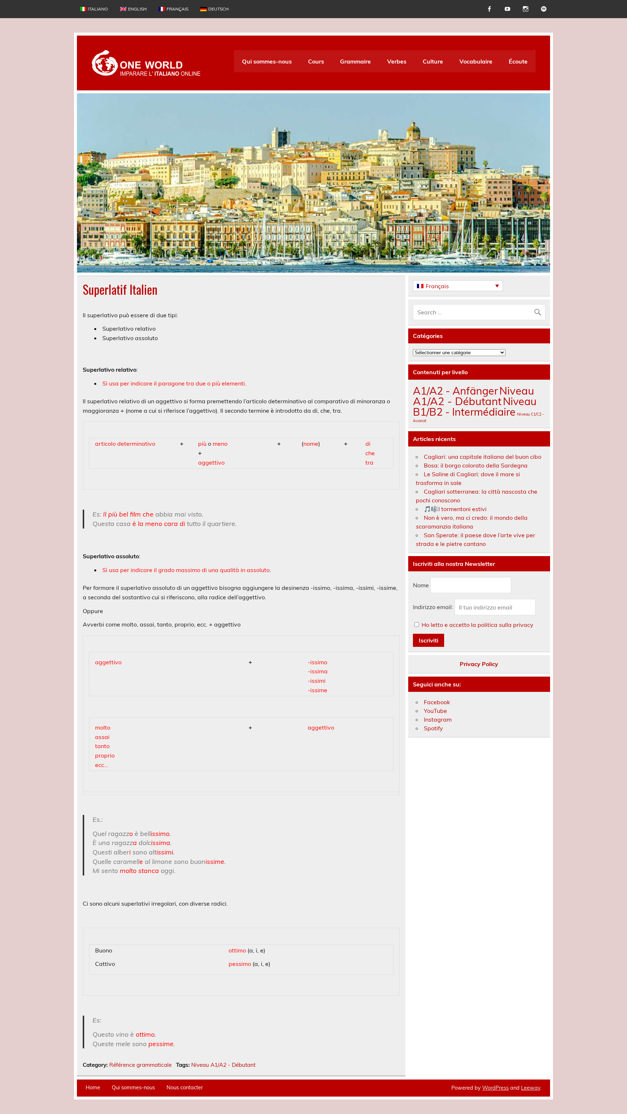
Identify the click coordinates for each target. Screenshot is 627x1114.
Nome (421, 585)
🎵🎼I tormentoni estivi (455, 509)
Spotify (433, 728)
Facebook (437, 702)
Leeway (530, 1088)
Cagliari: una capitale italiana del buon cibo (482, 456)
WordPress (495, 1088)
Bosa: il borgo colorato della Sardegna (476, 465)
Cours (316, 61)
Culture (433, 61)
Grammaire (355, 61)
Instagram (438, 719)
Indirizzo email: (434, 607)
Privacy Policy (479, 664)
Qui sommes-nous (267, 61)
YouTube (435, 710)
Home (93, 1087)
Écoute (518, 61)
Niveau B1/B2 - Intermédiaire (475, 406)
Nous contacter (185, 1087)
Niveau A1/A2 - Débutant (223, 1064)
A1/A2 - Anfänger (455, 390)
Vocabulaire (475, 61)
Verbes (396, 61)
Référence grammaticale (140, 1064)
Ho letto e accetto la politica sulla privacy (477, 624)
